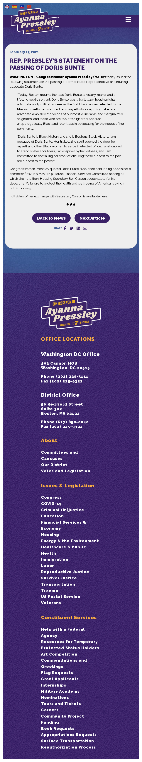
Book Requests (58, 728)
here (104, 196)
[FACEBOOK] (65, 228)
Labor (47, 565)
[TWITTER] (71, 228)
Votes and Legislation (65, 471)
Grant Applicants (60, 679)
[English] (7, 6)
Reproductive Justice (65, 571)
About (49, 440)
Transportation (58, 584)
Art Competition (59, 654)
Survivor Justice (59, 578)
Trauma (49, 590)
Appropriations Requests (69, 734)
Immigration (54, 559)
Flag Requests (57, 672)
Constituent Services (69, 617)
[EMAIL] (85, 228)
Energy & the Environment (70, 541)
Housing (50, 534)
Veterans (51, 602)
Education (52, 516)
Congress (51, 497)
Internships (53, 685)
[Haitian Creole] (22, 6)
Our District (54, 464)
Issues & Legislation (67, 485)
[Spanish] (14, 6)
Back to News (51, 218)
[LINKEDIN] (78, 228)
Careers (50, 710)
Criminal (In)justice (62, 510)
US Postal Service (60, 596)
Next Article (92, 218)
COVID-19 (51, 503)
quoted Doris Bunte (64, 169)
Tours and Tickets (61, 703)
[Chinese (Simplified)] (29, 6)
